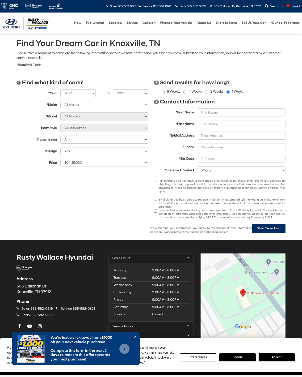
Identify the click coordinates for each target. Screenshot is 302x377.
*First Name (185, 112)
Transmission (47, 139)
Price (53, 163)
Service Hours (122, 326)
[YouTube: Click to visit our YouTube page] (30, 327)
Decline (238, 357)
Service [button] (132, 23)
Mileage (51, 151)
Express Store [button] (226, 23)
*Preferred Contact (179, 170)
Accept (277, 357)
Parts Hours (121, 336)
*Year (52, 93)
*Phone (188, 147)
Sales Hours (121, 258)
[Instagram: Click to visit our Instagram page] (40, 327)
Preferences (198, 357)
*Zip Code (186, 159)
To (107, 93)
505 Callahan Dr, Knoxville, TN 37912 (237, 6)
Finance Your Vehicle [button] (176, 23)
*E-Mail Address (181, 135)
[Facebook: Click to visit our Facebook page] (20, 327)
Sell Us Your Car (254, 23)
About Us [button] (204, 23)
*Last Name (185, 124)
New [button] (77, 23)
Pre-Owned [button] (95, 23)
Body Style (49, 128)
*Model (51, 116)
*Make (52, 105)
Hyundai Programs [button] (285, 23)
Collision (149, 23)
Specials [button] (115, 23)
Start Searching (269, 228)
